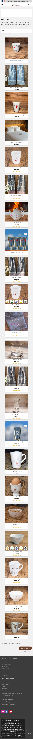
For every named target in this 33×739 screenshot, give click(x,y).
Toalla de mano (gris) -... (16, 332)
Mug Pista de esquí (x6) (16, 471)
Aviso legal (4, 675)
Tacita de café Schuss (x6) (16, 60)
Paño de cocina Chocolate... (16, 387)
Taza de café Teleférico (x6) (16, 305)
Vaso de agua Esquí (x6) (16, 360)
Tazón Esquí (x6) (16, 524)
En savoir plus (17, 736)
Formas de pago (6, 702)
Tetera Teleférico (16, 223)
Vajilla (3, 686)
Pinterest (10, 711)
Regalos (5, 12)
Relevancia (16, 31)
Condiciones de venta (7, 671)
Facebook (6, 711)
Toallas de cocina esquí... (16, 277)
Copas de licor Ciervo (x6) (16, 442)
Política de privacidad (7, 673)
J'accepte (7, 736)
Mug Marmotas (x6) (16, 579)
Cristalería (4, 689)
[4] (18, 171)
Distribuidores (5, 669)
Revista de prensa (6, 664)
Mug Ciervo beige (16, 636)
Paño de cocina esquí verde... (16, 88)
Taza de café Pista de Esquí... (16, 168)
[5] (19, 171)
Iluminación (5, 691)
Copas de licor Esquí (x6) (17, 415)
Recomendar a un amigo (8, 704)
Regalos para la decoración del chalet (12, 693)
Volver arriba (25, 648)
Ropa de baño (5, 684)
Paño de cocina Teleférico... (16, 195)
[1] (13, 171)
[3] (16, 171)
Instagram (3, 711)
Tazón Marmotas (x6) (16, 606)
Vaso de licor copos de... (16, 252)
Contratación (5, 666)
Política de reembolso (7, 700)
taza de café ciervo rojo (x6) (16, 115)
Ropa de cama (5, 682)
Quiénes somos (6, 662)
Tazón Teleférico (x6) (16, 552)
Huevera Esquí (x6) (16, 497)
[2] (15, 171)
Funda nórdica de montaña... (16, 142)
